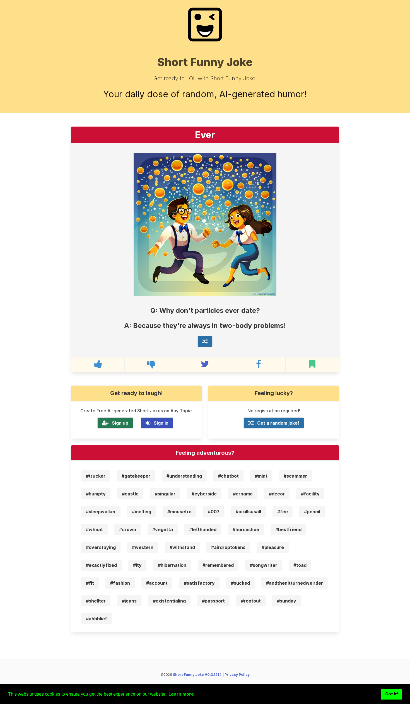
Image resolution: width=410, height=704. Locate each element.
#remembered (218, 565)
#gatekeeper (136, 476)
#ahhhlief (96, 618)
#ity (137, 565)
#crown (127, 529)
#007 (214, 511)
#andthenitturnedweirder (294, 583)
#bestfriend (288, 529)
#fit (90, 583)
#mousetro (179, 511)
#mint (261, 476)
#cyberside (204, 494)
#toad (300, 565)
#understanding (184, 476)
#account (157, 583)
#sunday (286, 601)
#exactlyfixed (101, 565)
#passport (213, 601)
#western (142, 547)
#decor (277, 494)
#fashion (120, 583)
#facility (310, 494)
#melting (141, 511)
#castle (130, 494)
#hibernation (172, 565)
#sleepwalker (101, 511)
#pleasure (273, 547)
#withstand (182, 547)
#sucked (240, 583)
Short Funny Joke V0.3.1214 (197, 674)
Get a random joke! (278, 423)
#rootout (251, 601)
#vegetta (162, 529)
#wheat (94, 529)
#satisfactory (199, 583)
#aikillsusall (248, 511)
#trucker (95, 476)
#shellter (96, 601)
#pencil (312, 511)
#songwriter (263, 565)
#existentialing (169, 601)
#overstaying (101, 547)
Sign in (161, 423)
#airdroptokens (228, 547)
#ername (243, 494)
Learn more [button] (181, 694)
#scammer (295, 476)
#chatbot (228, 476)
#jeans (129, 601)
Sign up (120, 423)
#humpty (96, 494)
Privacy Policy (237, 674)
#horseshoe (246, 529)
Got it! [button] (391, 693)
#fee (282, 511)
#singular (165, 494)
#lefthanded (202, 529)
